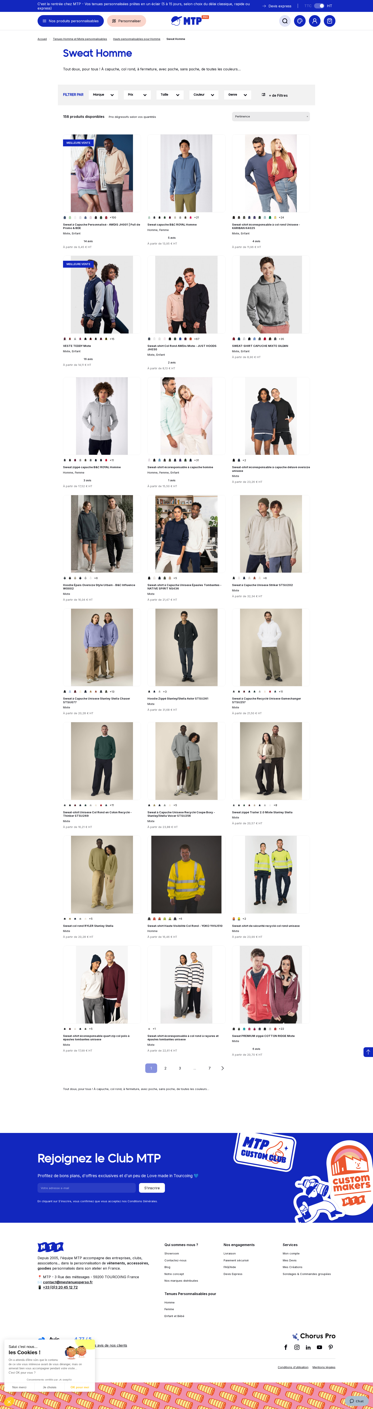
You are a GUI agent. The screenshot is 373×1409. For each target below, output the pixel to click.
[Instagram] (297, 1347)
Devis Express (233, 1274)
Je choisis (49, 1387)
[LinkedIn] (308, 1347)
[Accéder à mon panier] (329, 21)
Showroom (171, 1253)
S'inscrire (152, 1188)
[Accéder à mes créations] (300, 21)
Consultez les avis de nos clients (100, 1345)
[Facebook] (286, 1347)
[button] (9, 1401)
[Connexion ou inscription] (315, 21)
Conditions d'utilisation (293, 1367)
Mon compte (291, 1253)
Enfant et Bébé (174, 1316)
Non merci (19, 1387)
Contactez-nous (175, 1260)
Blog (167, 1267)
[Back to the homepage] (186, 21)
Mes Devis (290, 1260)
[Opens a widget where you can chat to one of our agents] (357, 1401)
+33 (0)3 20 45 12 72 (60, 1287)
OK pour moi (80, 1387)
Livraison (230, 1253)
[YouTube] (319, 1347)
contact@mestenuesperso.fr (68, 1282)
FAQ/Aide (230, 1267)
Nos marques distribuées (181, 1280)
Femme (169, 1309)
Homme (169, 1302)
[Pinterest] (330, 1347)
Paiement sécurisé (236, 1260)
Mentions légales (324, 1367)
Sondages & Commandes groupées (307, 1274)
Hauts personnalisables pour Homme (136, 39)
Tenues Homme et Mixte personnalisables (80, 39)
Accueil (42, 39)
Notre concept (174, 1274)
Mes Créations (292, 1267)
